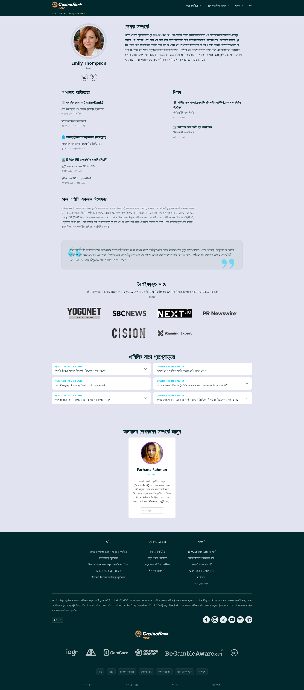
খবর (250, 5)
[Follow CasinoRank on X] (223, 619)
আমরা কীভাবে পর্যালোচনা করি (201, 558)
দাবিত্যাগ (201, 577)
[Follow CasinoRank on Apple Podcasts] (248, 619)
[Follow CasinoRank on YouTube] (231, 619)
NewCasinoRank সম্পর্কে (201, 552)
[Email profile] (84, 77)
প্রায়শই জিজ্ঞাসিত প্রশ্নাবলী (201, 571)
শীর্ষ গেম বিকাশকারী (157, 571)
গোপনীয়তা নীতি (132, 684)
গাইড (237, 5)
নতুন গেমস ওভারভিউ (157, 558)
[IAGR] (72, 652)
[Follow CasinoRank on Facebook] (206, 619)
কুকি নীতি (88, 684)
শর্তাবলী (175, 684)
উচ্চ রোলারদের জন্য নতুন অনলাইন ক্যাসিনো (108, 564)
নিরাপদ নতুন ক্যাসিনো (108, 558)
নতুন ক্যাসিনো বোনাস (216, 5)
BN (55, 619)
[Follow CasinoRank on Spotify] (240, 619)
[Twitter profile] (93, 77)
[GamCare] (116, 652)
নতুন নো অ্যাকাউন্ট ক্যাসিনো (108, 571)
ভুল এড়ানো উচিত (157, 552)
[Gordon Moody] (146, 652)
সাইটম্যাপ (216, 684)
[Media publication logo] (84, 313)
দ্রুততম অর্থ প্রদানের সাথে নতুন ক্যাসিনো (108, 552)
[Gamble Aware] (194, 652)
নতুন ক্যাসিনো (192, 5)
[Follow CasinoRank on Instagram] (214, 619)
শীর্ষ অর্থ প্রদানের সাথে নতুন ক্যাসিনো (108, 577)
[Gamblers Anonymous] (91, 652)
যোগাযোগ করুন (201, 583)
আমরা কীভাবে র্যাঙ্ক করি (201, 564)
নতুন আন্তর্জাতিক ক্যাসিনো (157, 564)
